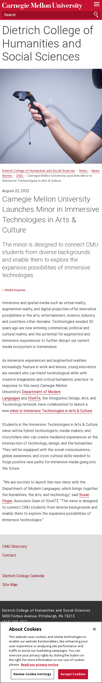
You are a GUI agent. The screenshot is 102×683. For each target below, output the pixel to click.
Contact (9, 555)
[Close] (94, 629)
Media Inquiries (15, 290)
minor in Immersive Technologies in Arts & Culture (51, 411)
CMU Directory (14, 546)
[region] (51, 652)
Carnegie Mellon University (43, 6)
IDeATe (34, 398)
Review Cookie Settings (32, 674)
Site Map (10, 584)
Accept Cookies (73, 674)
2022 (20, 175)
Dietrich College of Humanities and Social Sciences (47, 43)
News (83, 170)
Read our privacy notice (39, 664)
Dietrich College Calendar (23, 576)
